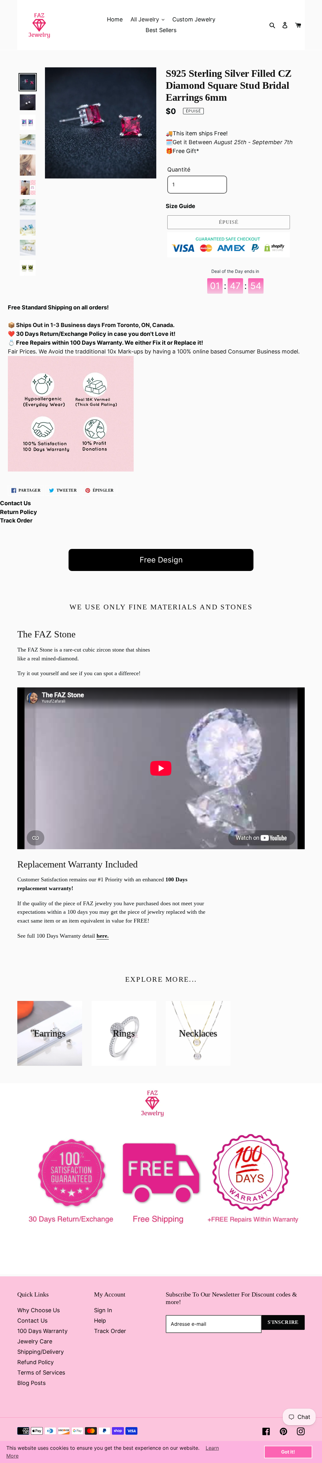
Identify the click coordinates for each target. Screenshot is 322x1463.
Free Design (161, 559)
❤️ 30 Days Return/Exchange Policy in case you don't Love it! (91, 333)
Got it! (288, 1452)
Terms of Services (41, 1372)
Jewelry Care (34, 1341)
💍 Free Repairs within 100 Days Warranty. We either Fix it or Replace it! (105, 342)
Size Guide (180, 206)
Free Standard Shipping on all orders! (58, 307)
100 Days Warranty (42, 1331)
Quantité (178, 169)
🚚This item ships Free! (197, 133)
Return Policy (18, 512)
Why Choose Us (38, 1310)
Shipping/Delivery (40, 1351)
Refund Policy (35, 1362)
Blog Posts (31, 1383)
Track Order (16, 520)
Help (100, 1320)
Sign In (103, 1310)
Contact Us (15, 503)
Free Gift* (186, 151)
